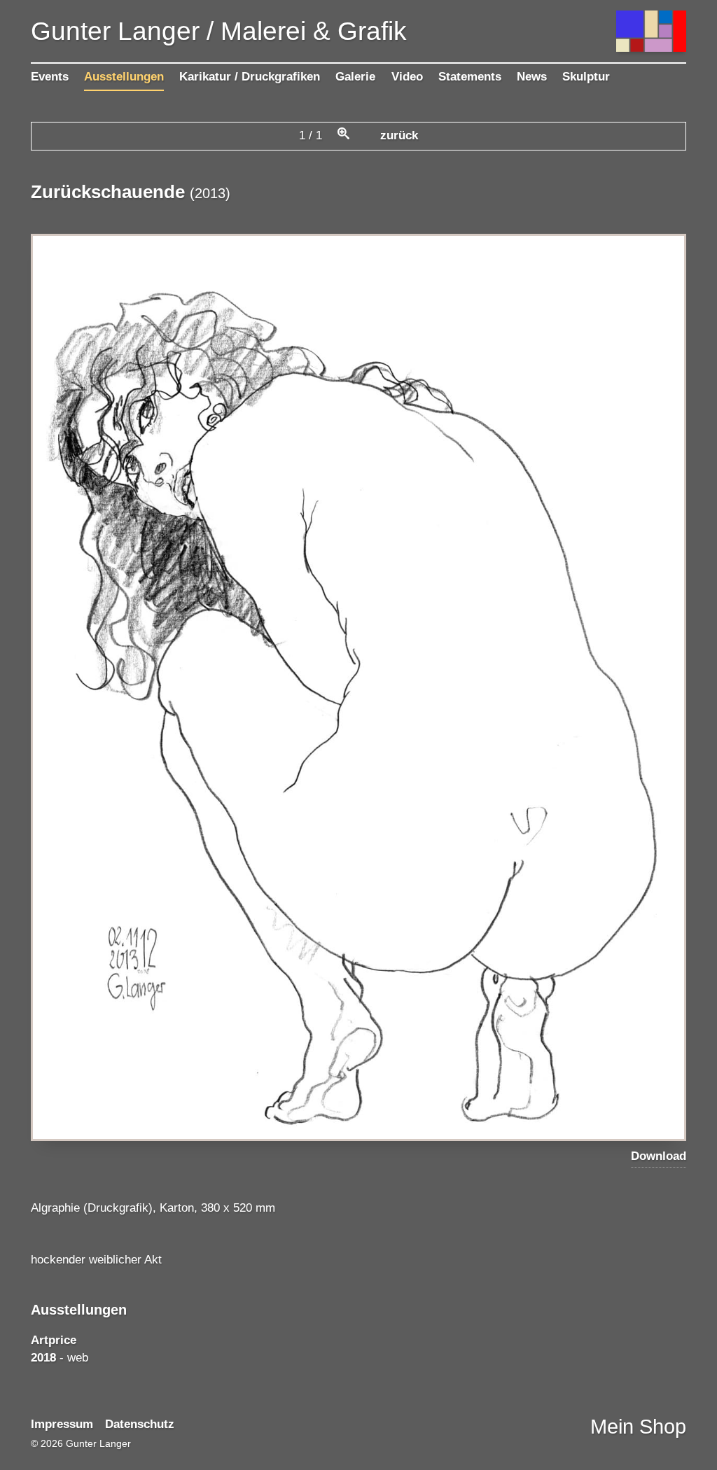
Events (50, 76)
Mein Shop (638, 1426)
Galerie (355, 76)
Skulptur (586, 76)
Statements (469, 76)
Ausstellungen (124, 76)
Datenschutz (139, 1424)
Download (658, 1156)
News (532, 76)
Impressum (62, 1424)
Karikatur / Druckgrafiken (249, 76)
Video (407, 76)
